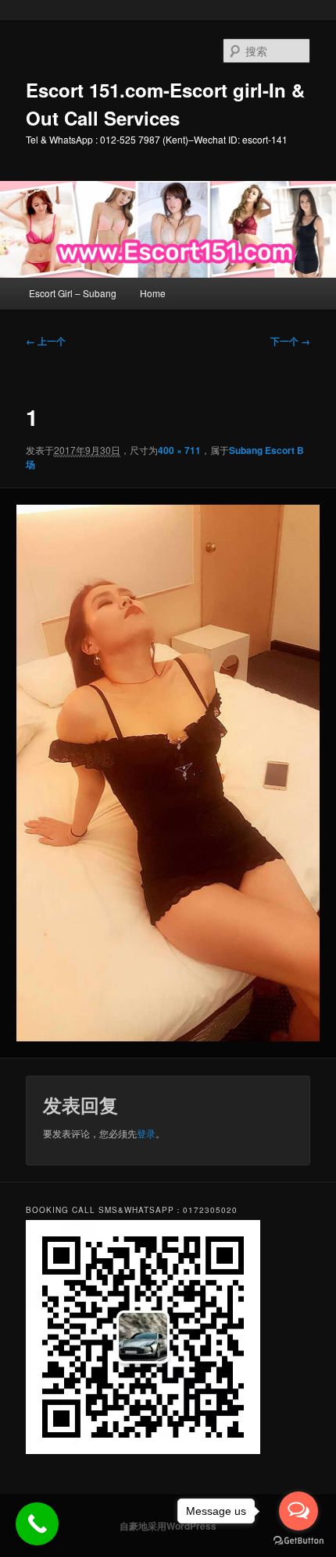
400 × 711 (179, 450)
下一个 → (290, 341)
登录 (146, 1133)
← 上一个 (46, 341)
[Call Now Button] (37, 1523)
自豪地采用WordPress (168, 1526)
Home (153, 293)
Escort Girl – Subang (72, 293)
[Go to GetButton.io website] (298, 1541)
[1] (167, 773)
